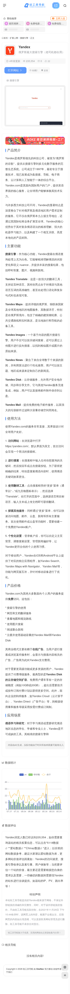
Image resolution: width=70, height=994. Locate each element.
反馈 (46, 70)
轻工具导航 (28, 968)
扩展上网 (14, 37)
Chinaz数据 (33, 848)
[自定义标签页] (65, 967)
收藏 (34, 70)
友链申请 (57, 968)
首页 (6, 37)
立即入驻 (60, 18)
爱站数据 (15, 848)
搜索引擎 (24, 37)
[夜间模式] (65, 975)
